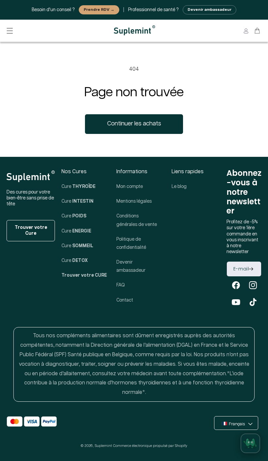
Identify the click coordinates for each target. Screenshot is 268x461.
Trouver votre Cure (31, 230)
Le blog (179, 186)
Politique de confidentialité (131, 243)
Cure (78, 186)
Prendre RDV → (99, 10)
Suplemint (103, 446)
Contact (124, 300)
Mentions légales (134, 201)
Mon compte (129, 186)
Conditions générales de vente (136, 220)
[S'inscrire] (250, 269)
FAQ (120, 285)
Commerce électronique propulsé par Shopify (150, 446)
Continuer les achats (134, 124)
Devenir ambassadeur (209, 10)
